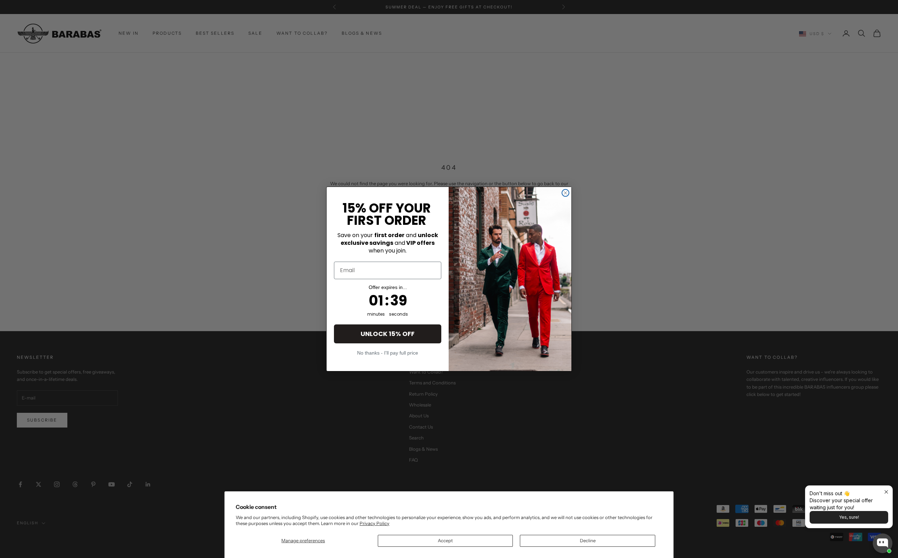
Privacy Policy (374, 523)
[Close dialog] (565, 192)
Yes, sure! (849, 517)
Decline (588, 540)
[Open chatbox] (882, 543)
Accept (445, 540)
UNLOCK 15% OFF (388, 333)
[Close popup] (886, 492)
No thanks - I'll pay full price (387, 352)
